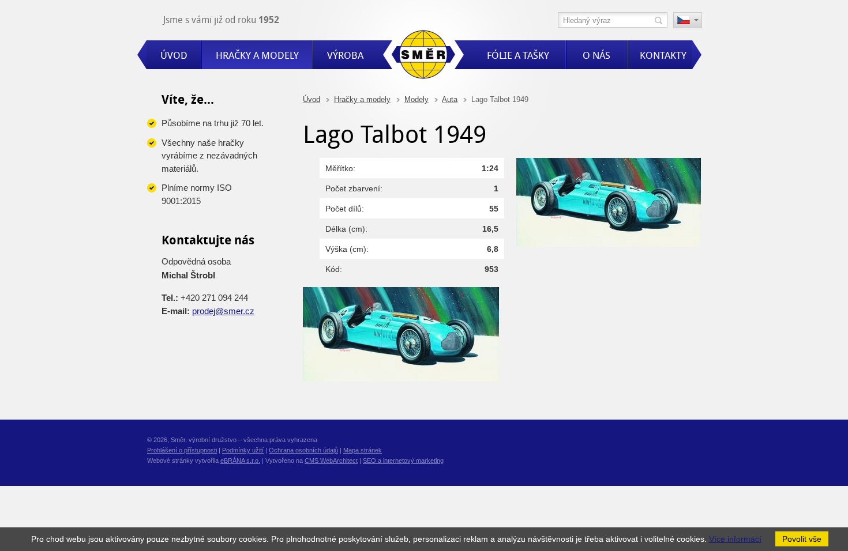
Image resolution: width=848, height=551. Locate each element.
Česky (687, 21)
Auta (449, 99)
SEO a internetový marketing (403, 460)
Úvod (311, 99)
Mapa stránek (362, 450)
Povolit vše (801, 539)
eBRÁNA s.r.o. (240, 460)
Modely (416, 99)
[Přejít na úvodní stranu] (423, 56)
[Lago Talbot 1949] (608, 243)
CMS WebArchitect (331, 460)
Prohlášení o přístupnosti (182, 450)
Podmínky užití (243, 450)
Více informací (735, 539)
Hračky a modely (362, 99)
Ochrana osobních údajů (303, 450)
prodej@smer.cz (223, 311)
